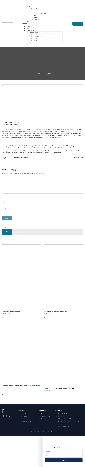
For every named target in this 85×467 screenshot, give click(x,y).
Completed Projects (37, 19)
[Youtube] (9, 416)
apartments (15, 157)
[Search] (7, 232)
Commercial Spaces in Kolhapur (11, 311)
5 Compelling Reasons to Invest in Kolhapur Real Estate (59, 388)
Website (4, 208)
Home (28, 2)
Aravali (36, 15)
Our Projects (30, 6)
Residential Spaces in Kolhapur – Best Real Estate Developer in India (21, 385)
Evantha (36, 17)
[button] (81, 157)
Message (4, 176)
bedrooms (24, 157)
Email (3, 202)
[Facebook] (3, 416)
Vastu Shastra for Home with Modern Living (55, 311)
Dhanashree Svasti (40, 13)
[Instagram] (6, 416)
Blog (28, 21)
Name (4, 196)
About (28, 4)
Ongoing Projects (36, 9)
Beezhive (37, 11)
